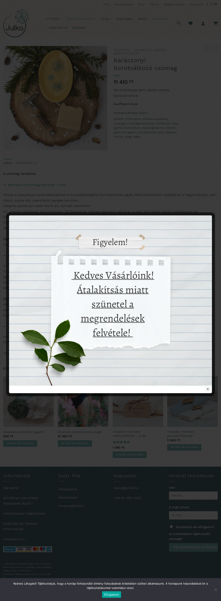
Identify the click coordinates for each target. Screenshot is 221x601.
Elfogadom (111, 594)
